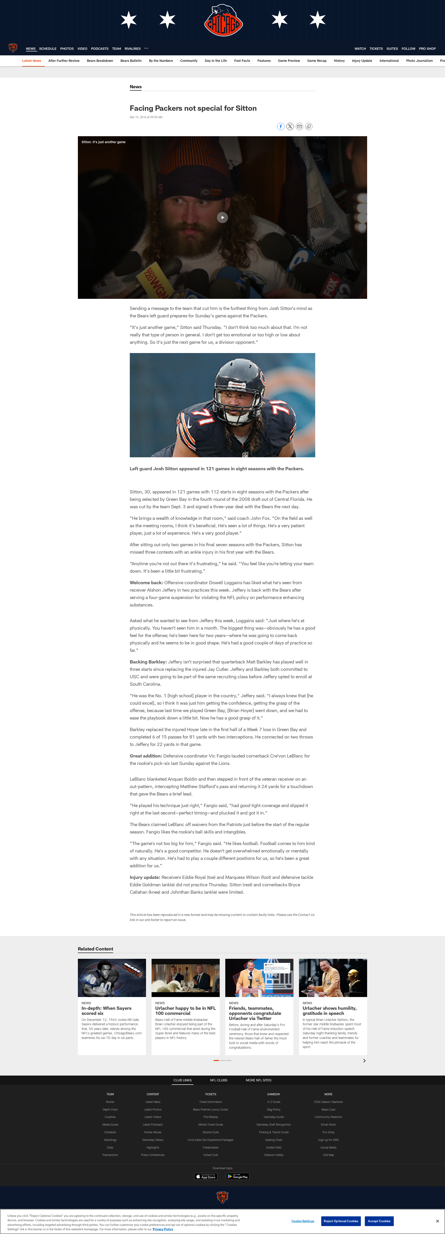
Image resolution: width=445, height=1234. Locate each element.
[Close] (437, 1221)
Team (110, 1094)
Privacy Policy (163, 1229)
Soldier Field (273, 1147)
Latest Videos (153, 1116)
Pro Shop (328, 1132)
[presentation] (365, 1061)
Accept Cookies (379, 1221)
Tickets (210, 1094)
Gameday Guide (274, 1116)
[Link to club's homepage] (13, 48)
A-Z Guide (273, 1101)
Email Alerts (328, 1124)
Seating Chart (273, 1139)
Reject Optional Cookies (341, 1221)
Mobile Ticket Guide (210, 1124)
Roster (110, 1101)
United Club (210, 1154)
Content (153, 1094)
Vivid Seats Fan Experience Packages (210, 1139)
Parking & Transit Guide (274, 1132)
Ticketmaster (211, 1147)
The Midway (210, 1116)
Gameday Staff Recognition (274, 1124)
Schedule (110, 1132)
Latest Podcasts (153, 1124)
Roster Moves (152, 1132)
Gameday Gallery (152, 1139)
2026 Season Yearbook (328, 1101)
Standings (110, 1139)
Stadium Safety (273, 1154)
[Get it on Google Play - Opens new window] (237, 1178)
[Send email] (299, 129)
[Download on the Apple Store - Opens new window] (206, 1177)
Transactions (110, 1154)
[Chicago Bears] (222, 1198)
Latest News (153, 1101)
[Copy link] (308, 127)
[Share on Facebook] (281, 129)
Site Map (328, 1154)
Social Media (328, 1147)
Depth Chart (110, 1109)
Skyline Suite (211, 1132)
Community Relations (328, 1116)
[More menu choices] (146, 48)
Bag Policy (273, 1109)
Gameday (273, 1094)
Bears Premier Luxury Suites (210, 1109)
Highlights (152, 1147)
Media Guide (110, 1124)
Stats (110, 1147)
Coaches (110, 1116)
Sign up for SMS (328, 1139)
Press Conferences (153, 1154)
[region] (222, 1221)
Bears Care (328, 1109)
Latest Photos (153, 1109)
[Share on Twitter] (290, 129)
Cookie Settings (303, 1221)
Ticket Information (210, 1101)
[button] (222, 217)
